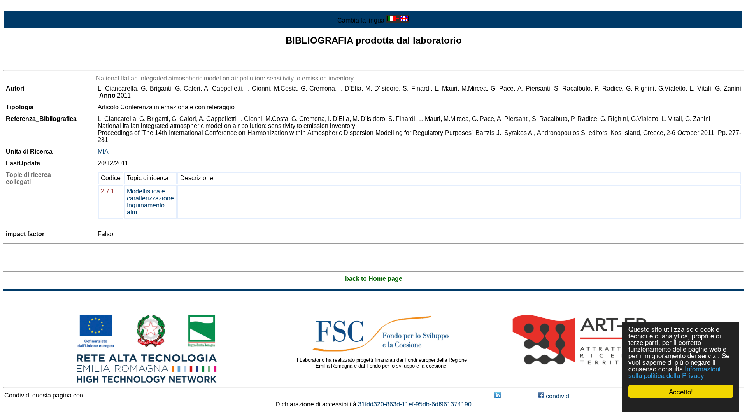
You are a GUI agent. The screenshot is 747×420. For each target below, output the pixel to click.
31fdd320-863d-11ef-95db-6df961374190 (415, 404)
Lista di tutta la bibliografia (39, 63)
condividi (557, 396)
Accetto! (681, 391)
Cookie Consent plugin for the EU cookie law (680, 405)
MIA (103, 151)
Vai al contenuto (25, 6)
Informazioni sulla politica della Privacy (674, 372)
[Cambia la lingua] (397, 20)
